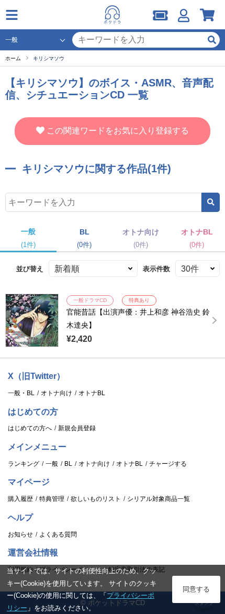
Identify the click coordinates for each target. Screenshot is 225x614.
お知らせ (20, 534)
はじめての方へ (30, 428)
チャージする (168, 463)
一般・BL (21, 393)
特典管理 (51, 499)
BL (68, 463)
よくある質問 (58, 534)
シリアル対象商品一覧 (158, 499)
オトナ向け (56, 393)
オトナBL (91, 393)
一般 (52, 463)
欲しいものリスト (96, 499)
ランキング (23, 463)
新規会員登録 (77, 428)
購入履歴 (20, 499)
